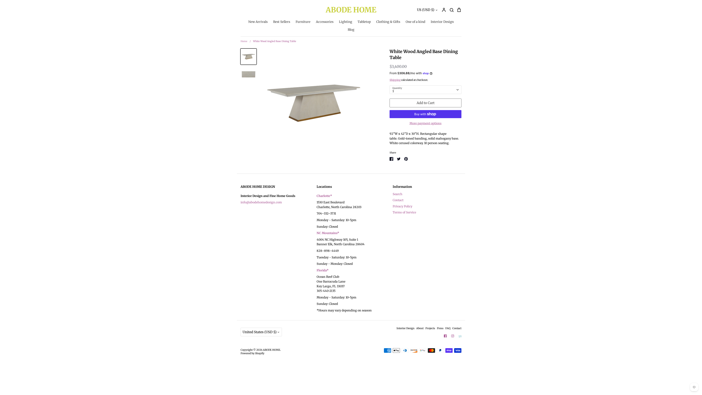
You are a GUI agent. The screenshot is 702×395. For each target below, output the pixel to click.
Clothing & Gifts (388, 22)
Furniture (303, 22)
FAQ (447, 328)
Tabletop (364, 22)
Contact (398, 200)
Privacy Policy (402, 206)
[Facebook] (445, 336)
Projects (430, 328)
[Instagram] (452, 336)
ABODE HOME (351, 9)
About (420, 328)
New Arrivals (258, 22)
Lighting (345, 22)
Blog (351, 30)
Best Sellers (281, 22)
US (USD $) (425, 10)
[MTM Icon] (460, 336)
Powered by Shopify (252, 353)
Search (397, 194)
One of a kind (415, 22)
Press (440, 328)
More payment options (425, 123)
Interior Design (442, 22)
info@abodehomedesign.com (261, 202)
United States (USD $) (260, 332)
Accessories (324, 22)
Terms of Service (404, 212)
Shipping (395, 80)
